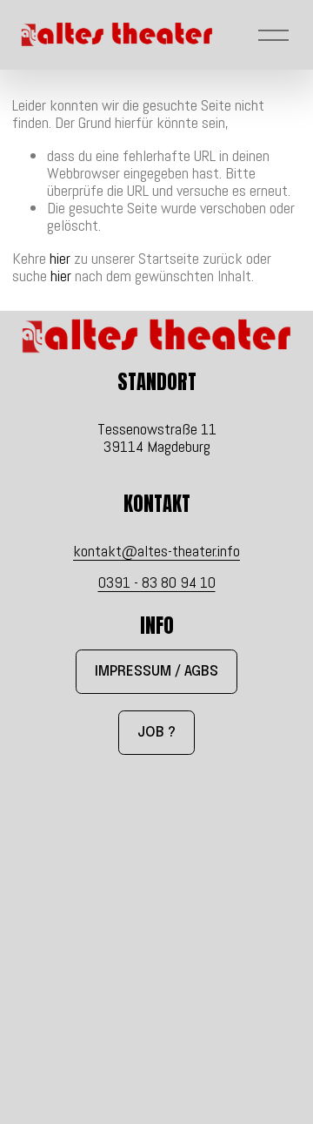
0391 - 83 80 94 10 (157, 582)
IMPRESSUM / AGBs (156, 671)
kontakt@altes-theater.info (156, 551)
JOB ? (156, 732)
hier (60, 258)
